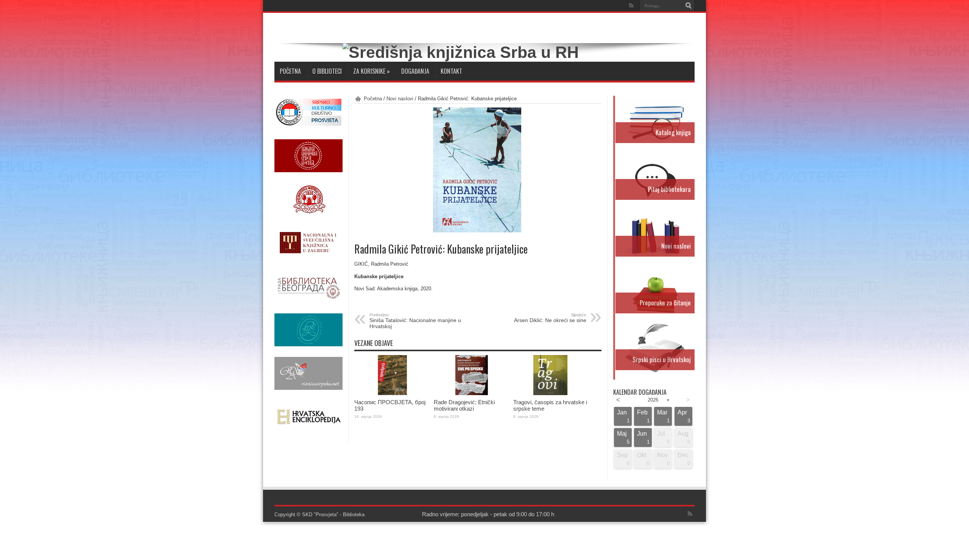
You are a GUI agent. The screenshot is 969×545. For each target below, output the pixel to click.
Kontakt (451, 71)
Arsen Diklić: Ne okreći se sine (550, 318)
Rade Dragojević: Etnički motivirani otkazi (464, 405)
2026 (653, 400)
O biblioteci (327, 71)
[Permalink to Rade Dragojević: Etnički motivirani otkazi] (471, 393)
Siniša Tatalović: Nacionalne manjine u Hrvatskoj (415, 321)
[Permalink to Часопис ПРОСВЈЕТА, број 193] (392, 393)
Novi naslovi (399, 98)
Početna (290, 71)
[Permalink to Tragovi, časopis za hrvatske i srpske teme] (551, 393)
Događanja (415, 71)
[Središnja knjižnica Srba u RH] (461, 52)
